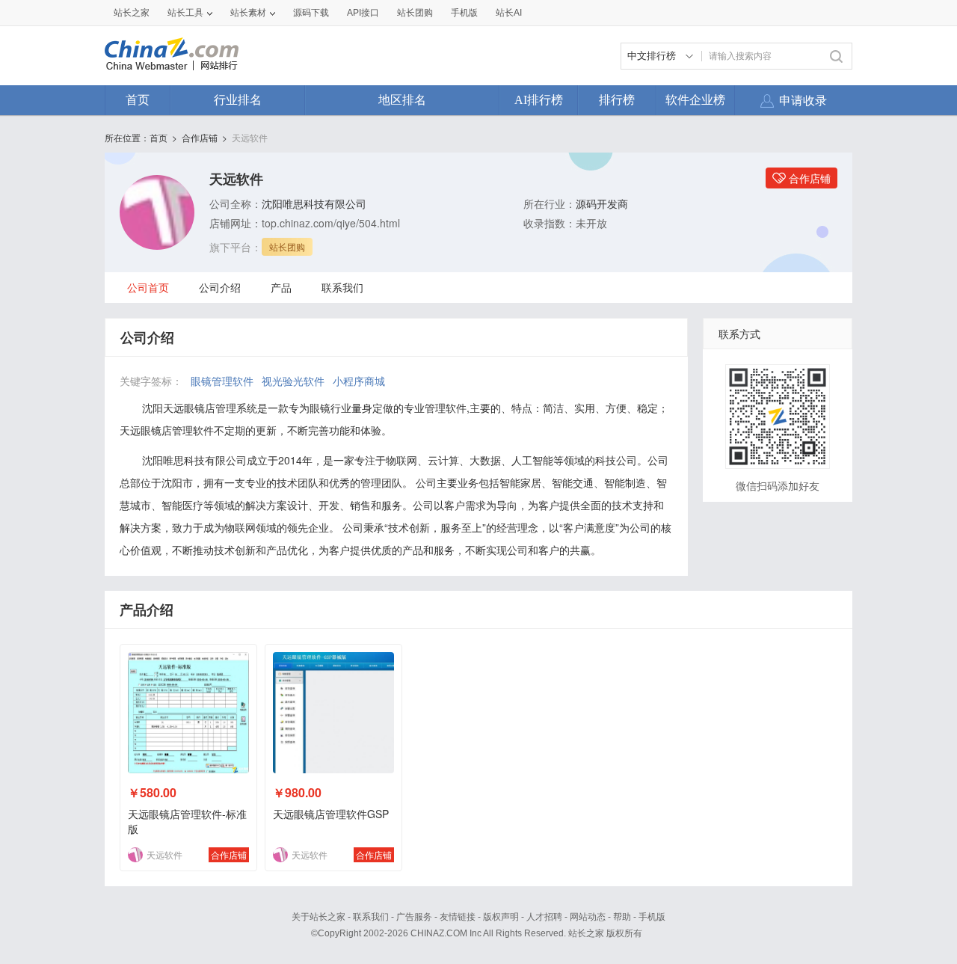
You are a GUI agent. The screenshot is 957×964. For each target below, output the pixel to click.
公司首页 (148, 287)
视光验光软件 (293, 380)
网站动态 (588, 917)
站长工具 (185, 12)
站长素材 (248, 12)
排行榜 (617, 99)
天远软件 (250, 137)
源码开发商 (602, 203)
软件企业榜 (695, 99)
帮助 (622, 917)
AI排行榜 (538, 99)
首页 (138, 99)
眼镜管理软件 (222, 380)
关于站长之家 (318, 917)
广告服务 (414, 917)
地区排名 (402, 99)
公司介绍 (220, 287)
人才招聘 (544, 917)
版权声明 (501, 917)
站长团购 (415, 12)
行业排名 (238, 99)
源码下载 (311, 12)
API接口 (363, 12)
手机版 (651, 917)
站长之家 (132, 12)
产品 (281, 287)
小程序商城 (359, 380)
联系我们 (342, 287)
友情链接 (458, 917)
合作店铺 (200, 137)
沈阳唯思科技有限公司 (314, 203)
